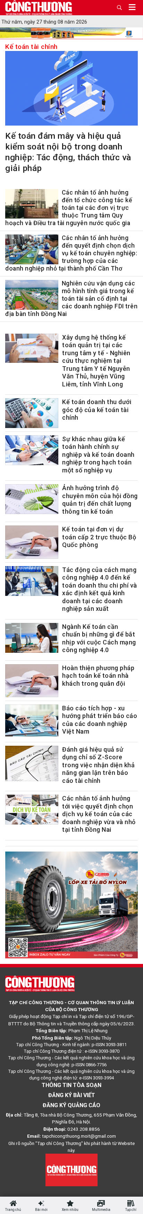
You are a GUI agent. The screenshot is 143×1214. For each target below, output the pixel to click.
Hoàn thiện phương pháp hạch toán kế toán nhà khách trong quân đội (98, 675)
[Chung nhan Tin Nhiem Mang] (71, 1169)
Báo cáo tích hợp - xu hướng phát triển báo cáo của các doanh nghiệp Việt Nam (99, 719)
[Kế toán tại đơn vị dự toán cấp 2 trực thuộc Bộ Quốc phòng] (31, 541)
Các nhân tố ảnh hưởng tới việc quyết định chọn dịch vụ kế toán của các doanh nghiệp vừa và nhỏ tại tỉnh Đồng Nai (99, 814)
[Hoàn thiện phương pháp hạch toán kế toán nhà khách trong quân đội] (31, 680)
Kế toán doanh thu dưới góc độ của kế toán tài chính (96, 409)
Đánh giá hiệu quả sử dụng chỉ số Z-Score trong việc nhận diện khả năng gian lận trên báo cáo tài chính (98, 765)
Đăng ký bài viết (71, 1095)
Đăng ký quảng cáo (71, 1105)
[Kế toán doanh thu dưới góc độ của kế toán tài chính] (31, 413)
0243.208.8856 (83, 1129)
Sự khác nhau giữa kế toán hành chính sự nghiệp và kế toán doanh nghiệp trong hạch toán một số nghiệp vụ (98, 454)
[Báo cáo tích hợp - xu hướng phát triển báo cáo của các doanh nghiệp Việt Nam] (31, 720)
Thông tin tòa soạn (71, 1085)
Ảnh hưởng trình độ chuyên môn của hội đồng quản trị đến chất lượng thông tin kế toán (100, 499)
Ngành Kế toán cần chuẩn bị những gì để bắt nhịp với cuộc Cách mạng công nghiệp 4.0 (99, 638)
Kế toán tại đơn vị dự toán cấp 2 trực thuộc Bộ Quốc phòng (99, 536)
